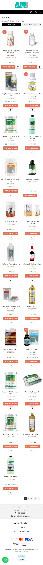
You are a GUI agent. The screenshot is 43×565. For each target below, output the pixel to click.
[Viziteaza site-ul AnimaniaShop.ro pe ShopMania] (21, 558)
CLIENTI (21, 527)
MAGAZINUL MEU (21, 523)
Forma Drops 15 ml (32, 349)
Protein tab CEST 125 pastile (32, 223)
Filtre (12, 24)
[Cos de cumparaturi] (36, 12)
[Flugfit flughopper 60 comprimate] (32, 380)
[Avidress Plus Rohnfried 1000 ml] (32, 124)
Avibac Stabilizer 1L (11, 477)
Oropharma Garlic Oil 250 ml (11, 95)
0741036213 (23, 513)
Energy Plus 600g (11, 222)
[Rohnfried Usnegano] (32, 167)
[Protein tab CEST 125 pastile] (32, 210)
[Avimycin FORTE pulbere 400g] (10, 380)
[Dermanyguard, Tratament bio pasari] (10, 39)
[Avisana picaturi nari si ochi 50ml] (32, 252)
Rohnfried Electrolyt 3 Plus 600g (11, 137)
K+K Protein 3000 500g (11, 434)
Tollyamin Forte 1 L (32, 306)
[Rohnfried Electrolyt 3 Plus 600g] (10, 124)
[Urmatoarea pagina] (38, 498)
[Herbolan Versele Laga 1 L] (10, 252)
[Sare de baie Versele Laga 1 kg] (10, 167)
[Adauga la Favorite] (18, 67)
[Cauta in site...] (40, 12)
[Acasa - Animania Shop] (21, 5)
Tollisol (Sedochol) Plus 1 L (32, 434)
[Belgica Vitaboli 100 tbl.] (10, 337)
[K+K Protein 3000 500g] (10, 422)
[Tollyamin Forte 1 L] (32, 294)
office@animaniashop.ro (23, 516)
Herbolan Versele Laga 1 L (11, 264)
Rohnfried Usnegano (32, 179)
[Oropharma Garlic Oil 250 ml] (10, 81)
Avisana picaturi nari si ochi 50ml (32, 265)
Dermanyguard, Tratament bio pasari (10, 52)
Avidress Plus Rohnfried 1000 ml (32, 137)
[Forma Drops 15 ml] (32, 337)
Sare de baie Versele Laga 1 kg (10, 180)
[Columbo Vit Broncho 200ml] (32, 82)
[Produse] (3, 12)
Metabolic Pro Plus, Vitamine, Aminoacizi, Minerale (32, 52)
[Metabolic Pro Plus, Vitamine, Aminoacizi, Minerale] (32, 39)
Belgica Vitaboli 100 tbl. (11, 349)
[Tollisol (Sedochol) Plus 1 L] (32, 422)
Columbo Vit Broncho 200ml (32, 94)
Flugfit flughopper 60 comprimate (32, 393)
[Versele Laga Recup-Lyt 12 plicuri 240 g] (10, 294)
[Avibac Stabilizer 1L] (10, 465)
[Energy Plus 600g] (10, 209)
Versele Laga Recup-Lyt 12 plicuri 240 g (11, 307)
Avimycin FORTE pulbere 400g (10, 393)
